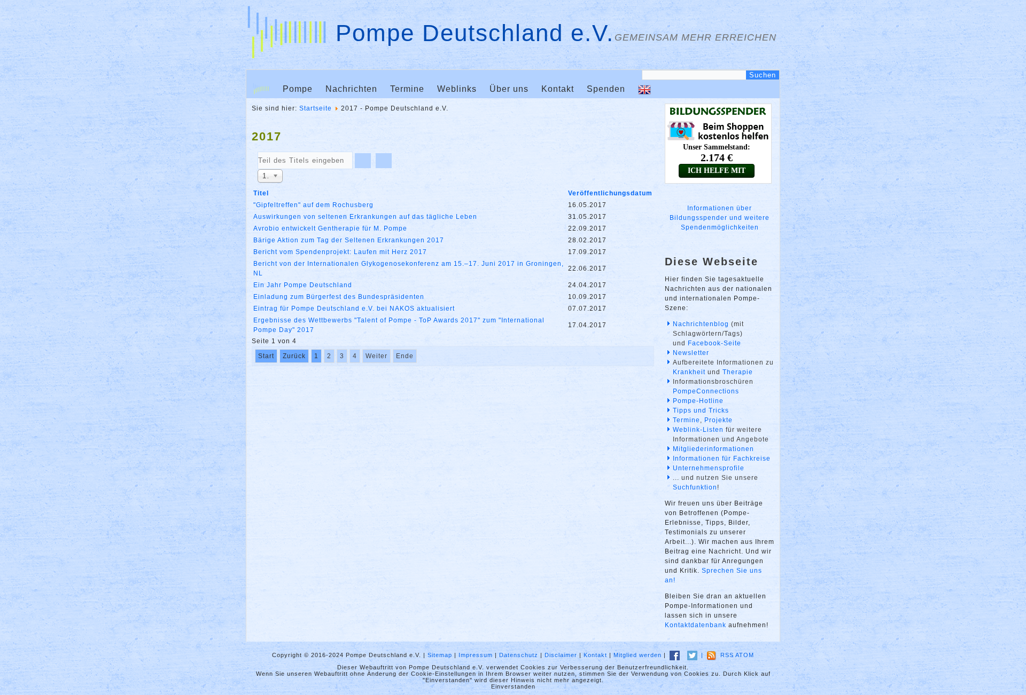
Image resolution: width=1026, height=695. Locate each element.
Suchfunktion (695, 487)
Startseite (315, 108)
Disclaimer (561, 655)
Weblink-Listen (698, 429)
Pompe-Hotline (698, 401)
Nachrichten (351, 88)
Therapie (737, 372)
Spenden (606, 88)
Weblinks (457, 88)
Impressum (475, 655)
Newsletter (691, 353)
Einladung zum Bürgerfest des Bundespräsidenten (338, 297)
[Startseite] (261, 89)
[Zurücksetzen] (384, 160)
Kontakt (557, 88)
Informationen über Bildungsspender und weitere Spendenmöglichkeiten (720, 217)
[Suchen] (363, 160)
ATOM (744, 655)
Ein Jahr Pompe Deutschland (302, 285)
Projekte (718, 420)
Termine (407, 88)
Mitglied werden (637, 655)
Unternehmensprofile (708, 468)
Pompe (298, 88)
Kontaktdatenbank (695, 625)
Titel (261, 193)
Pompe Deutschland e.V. (475, 33)
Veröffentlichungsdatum (610, 193)
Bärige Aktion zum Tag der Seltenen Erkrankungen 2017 (348, 240)
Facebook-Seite (714, 343)
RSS (727, 655)
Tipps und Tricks (701, 410)
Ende (405, 356)
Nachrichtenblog (701, 324)
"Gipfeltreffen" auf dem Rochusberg (313, 205)
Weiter (376, 356)
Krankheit (689, 372)
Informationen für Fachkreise (722, 458)
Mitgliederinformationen (713, 449)
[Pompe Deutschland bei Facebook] (674, 655)
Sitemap (440, 655)
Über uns (508, 88)
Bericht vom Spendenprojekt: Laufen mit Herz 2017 (340, 252)
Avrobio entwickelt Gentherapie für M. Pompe (330, 228)
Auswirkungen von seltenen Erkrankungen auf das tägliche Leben (365, 216)
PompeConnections (706, 391)
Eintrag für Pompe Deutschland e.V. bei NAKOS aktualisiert (354, 308)
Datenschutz (518, 655)
